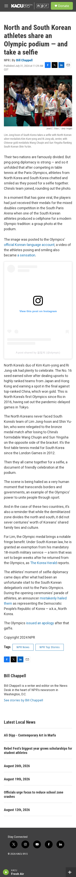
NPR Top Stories (50, 647)
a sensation (26, 255)
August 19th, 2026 (17, 779)
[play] (6, 872)
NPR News (23, 647)
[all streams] (71, 872)
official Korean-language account (29, 245)
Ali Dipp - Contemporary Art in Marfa (30, 735)
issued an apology (40, 623)
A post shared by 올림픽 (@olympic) (38, 352)
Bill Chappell (24, 60)
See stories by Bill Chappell (23, 700)
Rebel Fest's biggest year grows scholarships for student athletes (38, 750)
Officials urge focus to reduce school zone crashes (33, 794)
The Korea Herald (43, 563)
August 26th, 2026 (17, 766)
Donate (63, 6)
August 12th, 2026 (17, 810)
